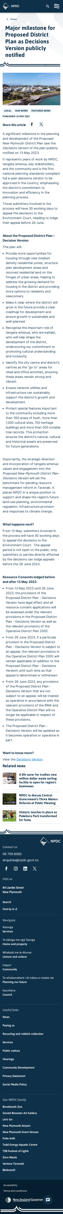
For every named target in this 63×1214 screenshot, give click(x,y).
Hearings (8, 1059)
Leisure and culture (17, 954)
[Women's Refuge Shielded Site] (8, 1200)
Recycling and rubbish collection (23, 1033)
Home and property (19, 942)
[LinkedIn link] (24, 869)
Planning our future (28, 979)
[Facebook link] (6, 869)
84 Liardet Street (13, 887)
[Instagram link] (15, 869)
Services (8, 929)
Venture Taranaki (13, 1163)
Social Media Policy (15, 1084)
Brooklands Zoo (12, 1106)
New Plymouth (12, 892)
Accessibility (10, 1185)
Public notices (11, 1050)
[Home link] (11, 6)
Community (10, 967)
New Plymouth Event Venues (20, 1132)
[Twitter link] (34, 869)
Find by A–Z (10, 909)
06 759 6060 (12, 854)
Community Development (18, 1067)
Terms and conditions (15, 1190)
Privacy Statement (14, 1075)
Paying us (9, 1025)
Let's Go (7, 1119)
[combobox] (49, 6)
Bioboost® (9, 1169)
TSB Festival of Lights (16, 1151)
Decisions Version (29, 759)
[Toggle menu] (57, 6)
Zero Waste (10, 1157)
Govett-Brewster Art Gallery (20, 1113)
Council (9, 992)
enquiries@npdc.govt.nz (21, 860)
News (13, 19)
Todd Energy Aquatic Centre (20, 1144)
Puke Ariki (9, 1138)
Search (7, 902)
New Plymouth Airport (16, 1125)
